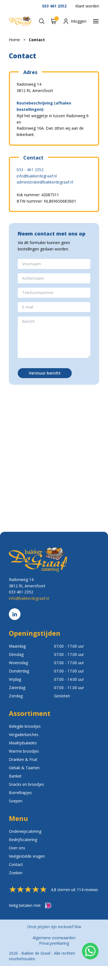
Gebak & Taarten (24, 767)
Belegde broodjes (25, 726)
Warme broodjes (24, 751)
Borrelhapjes (20, 792)
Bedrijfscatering (23, 839)
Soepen (15, 800)
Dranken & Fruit (23, 759)
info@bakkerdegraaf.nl (37, 176)
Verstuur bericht (45, 373)
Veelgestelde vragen (27, 856)
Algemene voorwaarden (54, 937)
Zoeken (15, 872)
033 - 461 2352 (30, 169)
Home (14, 39)
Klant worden (87, 6)
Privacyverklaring (54, 943)
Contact (37, 39)
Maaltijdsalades (23, 742)
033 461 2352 (54, 6)
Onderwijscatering (25, 831)
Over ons (17, 847)
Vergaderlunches (23, 734)
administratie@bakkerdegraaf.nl (45, 182)
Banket (15, 776)
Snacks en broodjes (26, 784)
